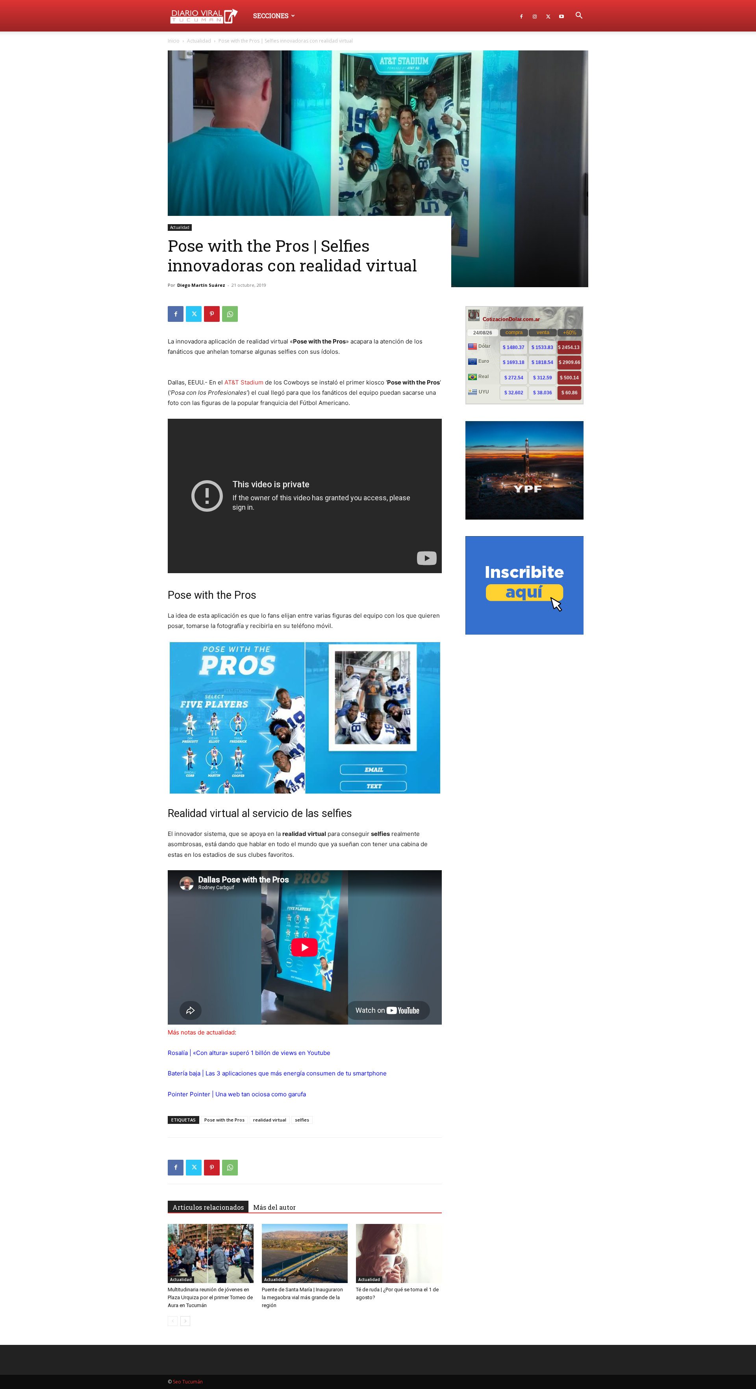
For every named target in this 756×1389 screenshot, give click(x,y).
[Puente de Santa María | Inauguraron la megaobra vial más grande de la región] (305, 1253)
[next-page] (185, 1321)
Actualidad (199, 40)
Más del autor (274, 1207)
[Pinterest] (212, 314)
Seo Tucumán (188, 1381)
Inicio (174, 40)
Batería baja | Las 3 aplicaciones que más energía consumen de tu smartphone (277, 1073)
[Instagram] (535, 16)
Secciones (271, 15)
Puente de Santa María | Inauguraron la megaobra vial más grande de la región (302, 1297)
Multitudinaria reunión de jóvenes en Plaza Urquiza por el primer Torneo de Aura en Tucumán (210, 1297)
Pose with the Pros (224, 1120)
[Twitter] (548, 16)
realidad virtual (269, 1120)
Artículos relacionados (208, 1207)
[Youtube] (561, 16)
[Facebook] (521, 16)
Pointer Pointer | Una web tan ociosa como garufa (237, 1094)
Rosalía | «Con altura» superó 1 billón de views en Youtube (249, 1053)
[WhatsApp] (230, 314)
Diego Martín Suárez (201, 285)
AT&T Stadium (243, 382)
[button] (578, 16)
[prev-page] (173, 1321)
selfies (302, 1120)
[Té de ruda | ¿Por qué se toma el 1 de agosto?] (399, 1253)
